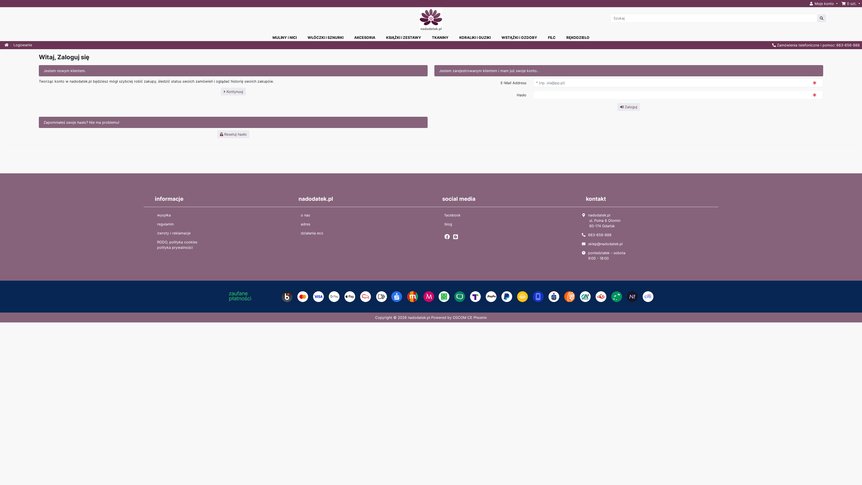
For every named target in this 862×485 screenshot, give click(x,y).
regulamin (165, 224)
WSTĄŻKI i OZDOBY (519, 37)
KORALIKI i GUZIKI (475, 37)
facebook (452, 215)
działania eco (312, 233)
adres (305, 224)
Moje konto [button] (824, 3)
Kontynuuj (234, 91)
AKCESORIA (364, 37)
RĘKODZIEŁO (577, 37)
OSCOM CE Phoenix (470, 317)
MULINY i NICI (285, 37)
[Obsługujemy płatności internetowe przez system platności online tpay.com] (431, 296)
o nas (305, 215)
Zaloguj (630, 107)
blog (448, 224)
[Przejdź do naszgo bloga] (456, 236)
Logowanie (22, 45)
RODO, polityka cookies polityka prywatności (177, 245)
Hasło (521, 95)
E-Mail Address (513, 83)
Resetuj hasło (235, 134)
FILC (552, 37)
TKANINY (440, 37)
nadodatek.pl (419, 317)
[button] (851, 3)
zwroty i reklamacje (174, 233)
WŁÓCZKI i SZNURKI (325, 37)
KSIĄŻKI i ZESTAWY (403, 37)
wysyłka (164, 215)
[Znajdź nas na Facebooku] (448, 236)
